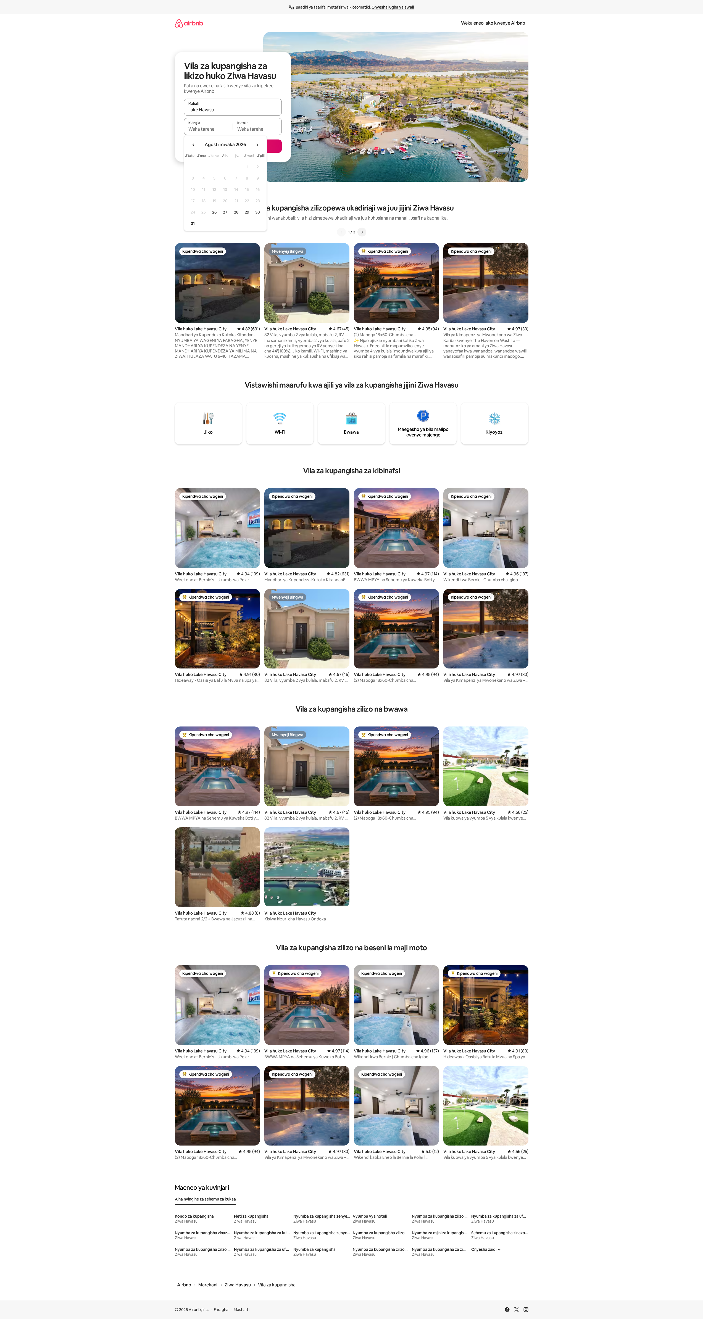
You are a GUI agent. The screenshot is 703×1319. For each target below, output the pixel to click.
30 (257, 212)
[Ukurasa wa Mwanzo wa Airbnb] (189, 23)
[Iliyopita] (341, 232)
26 (214, 212)
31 (193, 223)
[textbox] (208, 129)
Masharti (241, 1309)
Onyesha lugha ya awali (393, 7)
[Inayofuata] (361, 232)
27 (225, 212)
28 (236, 212)
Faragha (221, 1309)
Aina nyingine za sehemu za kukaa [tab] (205, 1199)
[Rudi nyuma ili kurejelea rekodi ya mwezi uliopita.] (193, 144)
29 (247, 212)
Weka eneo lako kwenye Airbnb (493, 23)
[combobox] (232, 109)
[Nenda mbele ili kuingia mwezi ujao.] (257, 144)
